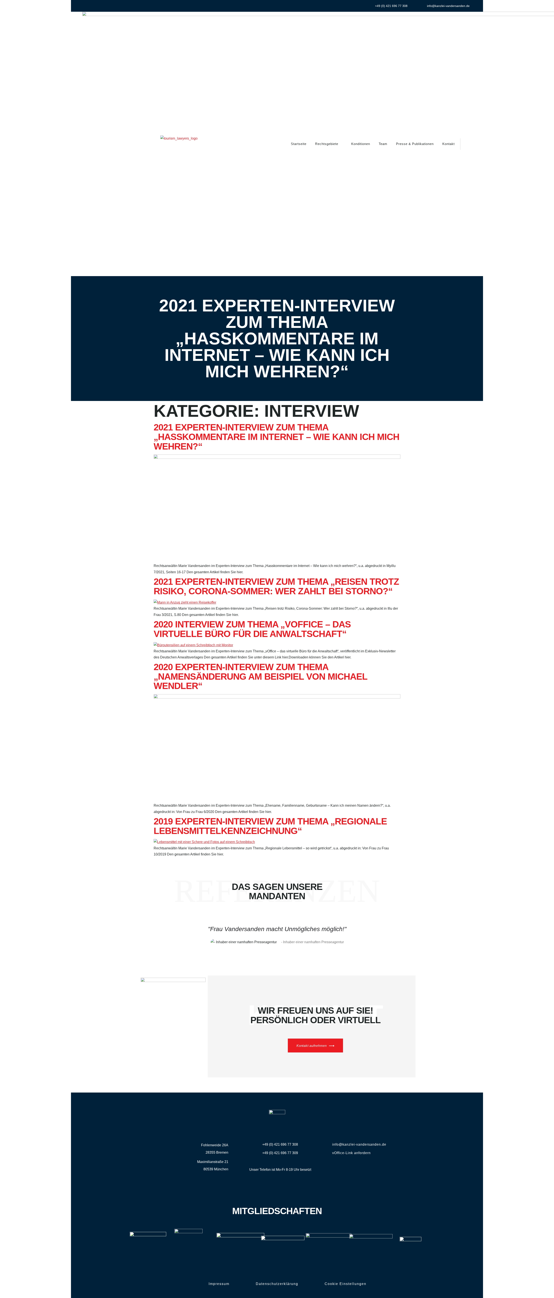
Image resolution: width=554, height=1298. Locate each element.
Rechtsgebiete (326, 144)
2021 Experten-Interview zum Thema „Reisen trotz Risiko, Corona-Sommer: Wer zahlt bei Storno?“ (276, 586)
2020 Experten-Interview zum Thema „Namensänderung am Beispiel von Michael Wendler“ (260, 676)
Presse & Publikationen (415, 144)
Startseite (298, 144)
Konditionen (360, 144)
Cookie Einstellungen (345, 1284)
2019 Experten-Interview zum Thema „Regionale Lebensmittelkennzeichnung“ (270, 826)
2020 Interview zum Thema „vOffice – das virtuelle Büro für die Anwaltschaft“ (252, 629)
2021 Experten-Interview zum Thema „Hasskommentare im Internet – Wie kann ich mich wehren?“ (276, 436)
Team (383, 144)
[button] (466, 144)
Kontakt (448, 144)
